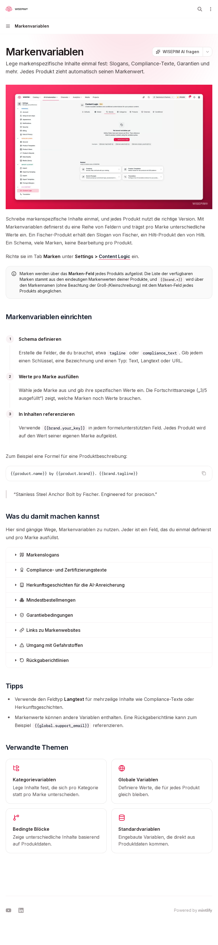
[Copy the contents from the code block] (203, 473)
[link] (56, 781)
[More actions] (210, 9)
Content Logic (114, 256)
